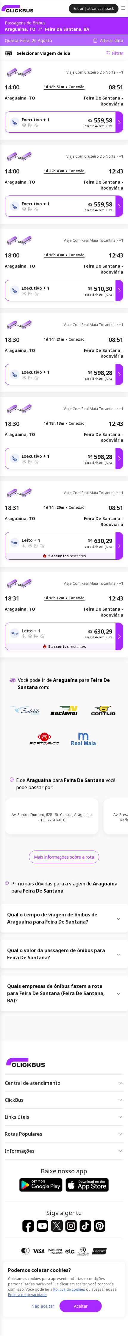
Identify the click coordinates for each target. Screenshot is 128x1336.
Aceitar (81, 1306)
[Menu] (124, 9)
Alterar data (111, 40)
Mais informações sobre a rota (64, 857)
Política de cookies (69, 1289)
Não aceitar (42, 1306)
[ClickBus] (17, 9)
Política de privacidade (27, 1294)
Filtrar (117, 53)
